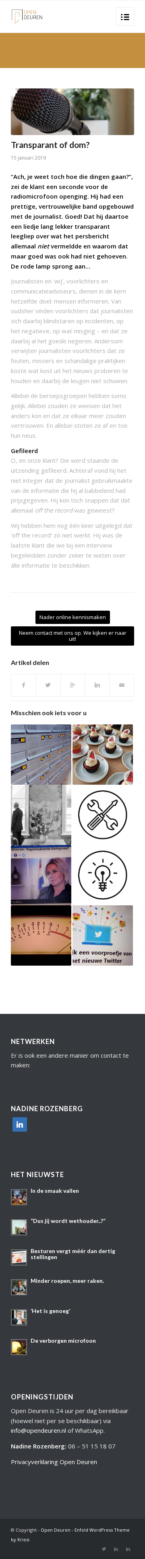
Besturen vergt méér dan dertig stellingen (73, 1253)
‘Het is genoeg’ (50, 1310)
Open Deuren (55, 1530)
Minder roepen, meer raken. (67, 1280)
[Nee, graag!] (102, 815)
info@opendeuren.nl (38, 1430)
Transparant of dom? (50, 144)
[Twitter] (104, 1549)
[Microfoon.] (72, 111)
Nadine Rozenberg (38, 1446)
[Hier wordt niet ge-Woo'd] (102, 875)
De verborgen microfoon (63, 1340)
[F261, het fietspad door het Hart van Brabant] (102, 754)
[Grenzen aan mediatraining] (41, 875)
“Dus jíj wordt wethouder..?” (68, 1220)
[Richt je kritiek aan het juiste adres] (41, 754)
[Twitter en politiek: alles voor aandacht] (102, 935)
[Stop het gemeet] (41, 935)
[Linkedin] (116, 1549)
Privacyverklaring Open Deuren (54, 1462)
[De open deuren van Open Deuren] (41, 815)
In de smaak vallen (55, 1190)
